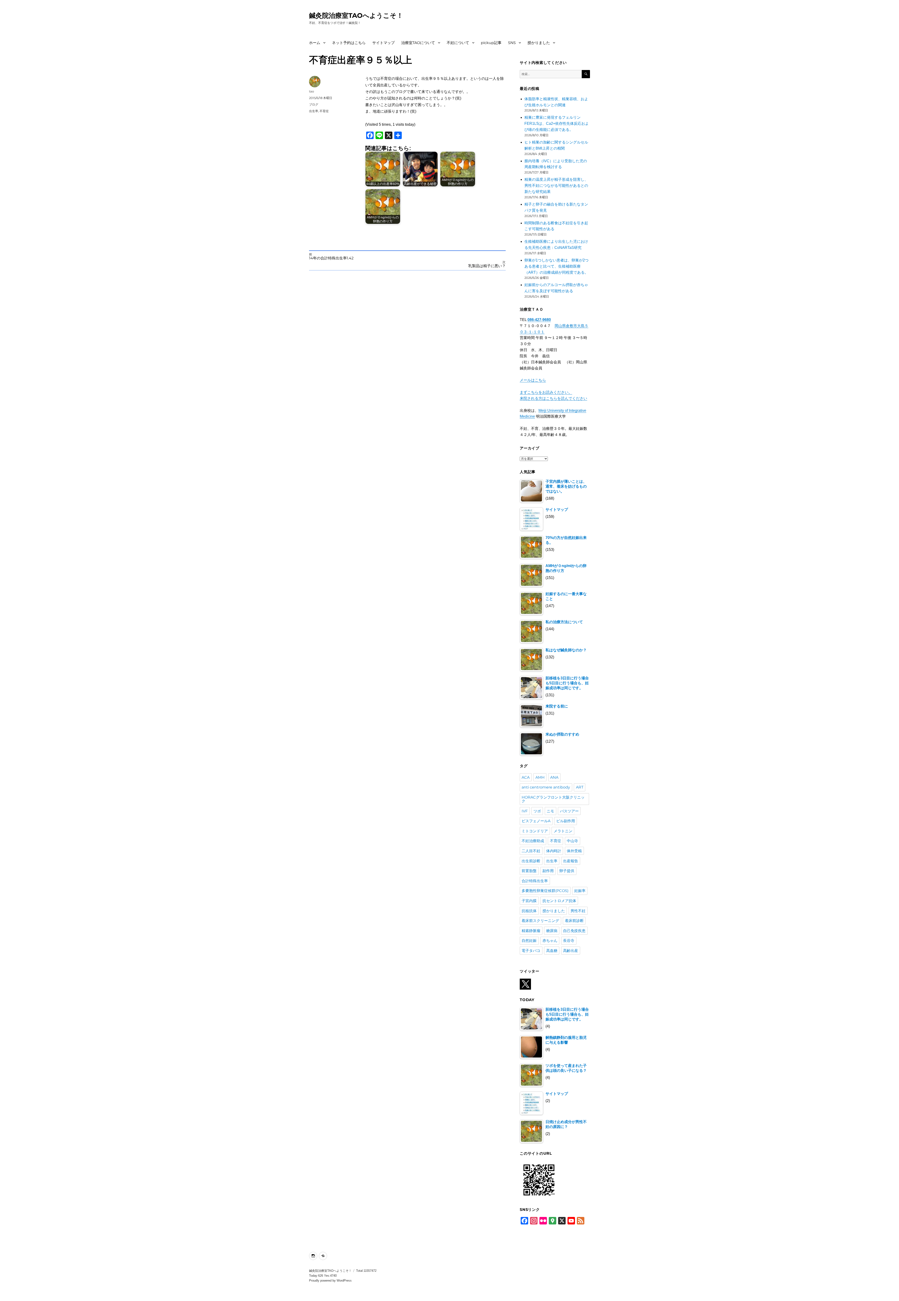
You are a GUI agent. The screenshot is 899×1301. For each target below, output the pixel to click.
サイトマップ (383, 43)
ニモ (550, 811)
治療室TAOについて (418, 43)
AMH (540, 777)
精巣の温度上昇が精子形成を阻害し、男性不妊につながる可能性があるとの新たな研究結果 (556, 185)
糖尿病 (551, 931)
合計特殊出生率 (535, 881)
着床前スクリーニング (540, 920)
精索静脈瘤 (531, 931)
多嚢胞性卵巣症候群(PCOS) (545, 890)
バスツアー (569, 811)
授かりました (538, 43)
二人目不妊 (531, 851)
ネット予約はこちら (349, 43)
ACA (526, 777)
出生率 (313, 111)
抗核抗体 (529, 911)
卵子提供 (566, 871)
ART (579, 787)
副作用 (548, 871)
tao (311, 91)
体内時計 (553, 851)
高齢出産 (570, 950)
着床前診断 (574, 920)
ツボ (537, 811)
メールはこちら (533, 380)
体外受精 (574, 851)
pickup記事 (491, 43)
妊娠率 (580, 890)
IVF (525, 811)
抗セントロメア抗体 (559, 901)
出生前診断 (531, 861)
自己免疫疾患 (574, 931)
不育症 (324, 111)
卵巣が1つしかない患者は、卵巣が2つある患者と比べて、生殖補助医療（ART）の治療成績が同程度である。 (556, 266)
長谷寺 (568, 940)
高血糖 (551, 950)
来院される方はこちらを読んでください (553, 398)
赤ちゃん (549, 940)
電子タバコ (531, 950)
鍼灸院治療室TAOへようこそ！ (356, 15)
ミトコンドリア (535, 831)
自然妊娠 (529, 940)
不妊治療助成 (533, 841)
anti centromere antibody (546, 787)
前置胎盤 (529, 871)
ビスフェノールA (536, 821)
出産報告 (570, 861)
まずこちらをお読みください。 (546, 392)
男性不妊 (578, 911)
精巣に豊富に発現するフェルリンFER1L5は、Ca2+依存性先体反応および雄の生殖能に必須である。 (556, 123)
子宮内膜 (529, 901)
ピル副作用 (565, 821)
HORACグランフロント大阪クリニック (553, 799)
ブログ (313, 104)
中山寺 (572, 841)
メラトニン (563, 831)
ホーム (314, 43)
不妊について (458, 43)
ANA (554, 777)
